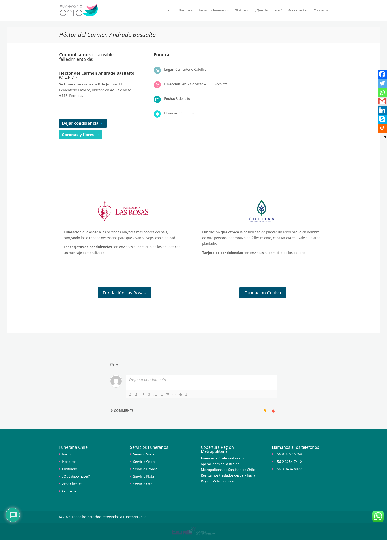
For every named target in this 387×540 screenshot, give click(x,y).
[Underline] (143, 394)
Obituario (242, 10)
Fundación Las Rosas (124, 293)
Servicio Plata (143, 476)
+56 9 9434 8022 (288, 469)
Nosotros (185, 10)
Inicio (168, 10)
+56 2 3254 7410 (288, 461)
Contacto (321, 10)
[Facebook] (382, 74)
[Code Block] (174, 394)
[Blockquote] (168, 394)
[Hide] (385, 137)
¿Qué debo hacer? (268, 10)
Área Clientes (72, 483)
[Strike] (149, 394)
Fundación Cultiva (262, 293)
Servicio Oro (142, 483)
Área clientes (298, 10)
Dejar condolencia (80, 123)
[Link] (180, 394)
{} (186, 394)
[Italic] (136, 394)
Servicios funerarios (214, 10)
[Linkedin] (382, 110)
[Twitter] (382, 83)
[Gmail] (382, 101)
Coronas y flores (78, 134)
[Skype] (382, 119)
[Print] (382, 128)
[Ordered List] (155, 394)
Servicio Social (144, 454)
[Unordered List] (161, 394)
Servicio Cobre (144, 461)
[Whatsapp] (382, 92)
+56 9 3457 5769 (288, 454)
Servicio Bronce (145, 469)
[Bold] (130, 394)
